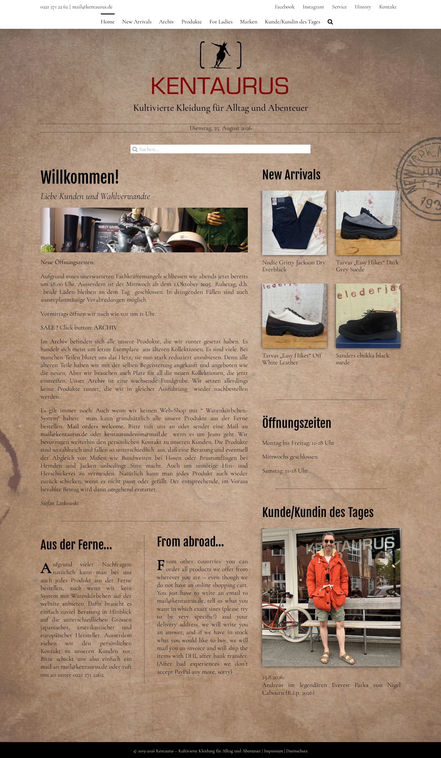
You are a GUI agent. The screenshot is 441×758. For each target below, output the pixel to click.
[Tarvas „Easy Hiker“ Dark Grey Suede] (368, 223)
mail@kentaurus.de (92, 6)
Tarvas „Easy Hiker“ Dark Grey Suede (367, 266)
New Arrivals (291, 174)
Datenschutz (297, 750)
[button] (330, 21)
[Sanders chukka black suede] (368, 316)
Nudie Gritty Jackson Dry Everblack (294, 266)
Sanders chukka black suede (362, 359)
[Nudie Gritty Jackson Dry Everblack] (294, 223)
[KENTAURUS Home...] (221, 44)
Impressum (273, 750)
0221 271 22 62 (54, 6)
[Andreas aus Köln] (331, 597)
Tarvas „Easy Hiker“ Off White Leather (291, 359)
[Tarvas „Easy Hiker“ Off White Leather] (294, 316)
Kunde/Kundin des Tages (318, 512)
